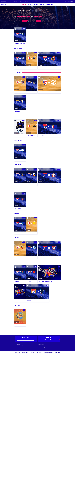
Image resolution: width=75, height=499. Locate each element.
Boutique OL (44, 347)
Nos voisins (16, 347)
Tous (15, 16)
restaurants (36, 4)
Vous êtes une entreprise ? (69, 1)
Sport (40, 16)
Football (32, 16)
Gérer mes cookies (17, 352)
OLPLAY (58, 347)
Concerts (28, 16)
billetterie (24, 4)
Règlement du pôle (39, 352)
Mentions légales (32, 352)
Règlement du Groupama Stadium (48, 352)
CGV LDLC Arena (57, 352)
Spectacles (36, 16)
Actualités (42, 4)
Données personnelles (25, 352)
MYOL (39, 348)
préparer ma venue (49, 4)
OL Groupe (48, 347)
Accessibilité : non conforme (37, 354)
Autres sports (19, 16)
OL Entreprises (53, 347)
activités (29, 4)
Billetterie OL (40, 347)
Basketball (24, 16)
